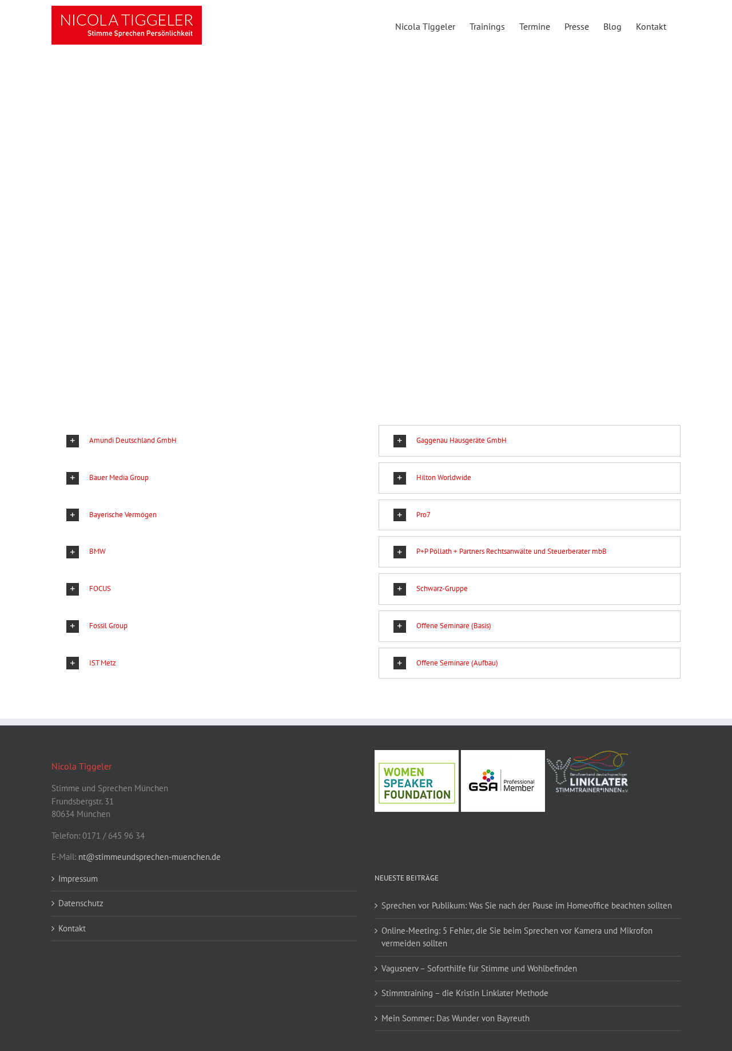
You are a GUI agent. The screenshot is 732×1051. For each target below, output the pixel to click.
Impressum (78, 878)
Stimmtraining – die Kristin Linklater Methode (464, 992)
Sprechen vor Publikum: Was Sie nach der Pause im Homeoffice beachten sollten (526, 905)
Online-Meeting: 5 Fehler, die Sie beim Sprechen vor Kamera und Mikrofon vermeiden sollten (517, 937)
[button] (202, 441)
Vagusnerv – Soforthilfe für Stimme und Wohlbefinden (479, 968)
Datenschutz (81, 903)
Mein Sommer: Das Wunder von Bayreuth (455, 1018)
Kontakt (72, 928)
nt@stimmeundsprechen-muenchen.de (149, 856)
